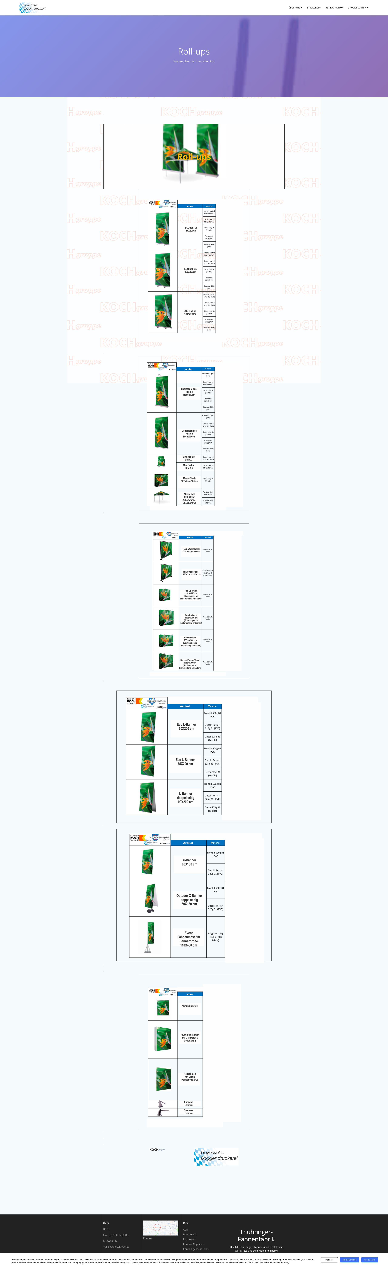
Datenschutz (190, 1234)
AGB (185, 1229)
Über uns (294, 7)
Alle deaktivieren (350, 1260)
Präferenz (329, 1260)
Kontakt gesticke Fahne (196, 1249)
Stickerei (313, 7)
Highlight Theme (268, 1250)
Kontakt (147, 1238)
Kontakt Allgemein (193, 1244)
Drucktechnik (357, 7)
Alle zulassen (369, 1260)
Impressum (189, 1239)
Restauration (335, 7)
